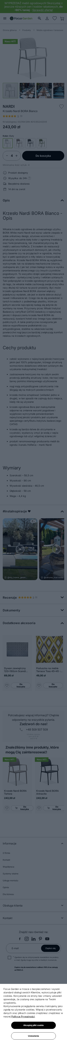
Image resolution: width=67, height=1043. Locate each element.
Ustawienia (33, 1036)
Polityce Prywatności (23, 1016)
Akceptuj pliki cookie (33, 1025)
